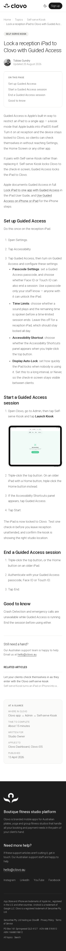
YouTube (39, 880)
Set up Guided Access (22, 83)
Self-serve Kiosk (36, 19)
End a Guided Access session (26, 95)
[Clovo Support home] (15, 6)
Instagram (10, 880)
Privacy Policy (47, 920)
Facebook (54, 880)
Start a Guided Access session (27, 89)
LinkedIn (24, 880)
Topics (19, 19)
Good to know (16, 100)
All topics (8, 937)
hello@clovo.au (27, 654)
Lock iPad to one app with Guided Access (31, 190)
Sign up (55, 5)
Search (17, 937)
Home (7, 19)
